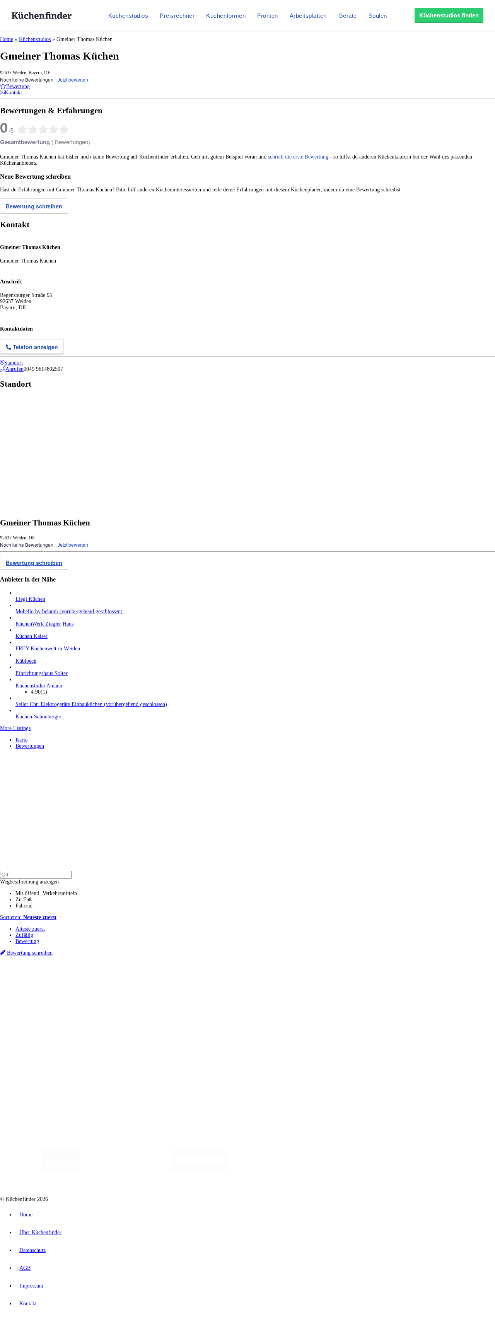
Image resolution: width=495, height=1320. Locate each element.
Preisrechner (177, 15)
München (87, 979)
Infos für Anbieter (35, 1044)
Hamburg (67, 979)
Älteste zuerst (30, 929)
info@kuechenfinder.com (139, 1077)
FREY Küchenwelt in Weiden (47, 648)
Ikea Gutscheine (53, 985)
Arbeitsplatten (308, 15)
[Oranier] (275, 1169)
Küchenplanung (32, 1000)
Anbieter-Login (37, 1063)
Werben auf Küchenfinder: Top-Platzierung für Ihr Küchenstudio (86, 1051)
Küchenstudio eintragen (41, 1057)
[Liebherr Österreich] (199, 1169)
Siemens (256, 979)
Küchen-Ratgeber (34, 1012)
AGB (25, 1268)
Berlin (50, 979)
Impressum (31, 1286)
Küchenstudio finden (38, 967)
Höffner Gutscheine (286, 985)
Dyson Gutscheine (130, 985)
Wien (154, 979)
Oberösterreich (133, 979)
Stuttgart (223, 979)
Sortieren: (28, 917)
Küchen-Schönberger (38, 717)
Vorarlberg (108, 979)
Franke (239, 979)
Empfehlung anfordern (40, 973)
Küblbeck (25, 661)
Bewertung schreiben (34, 206)
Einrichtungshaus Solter (41, 673)
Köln (208, 979)
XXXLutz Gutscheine (90, 985)
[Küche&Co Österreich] (440, 1169)
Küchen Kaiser (31, 636)
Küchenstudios (128, 15)
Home (6, 39)
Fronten (267, 15)
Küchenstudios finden (449, 15)
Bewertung (27, 941)
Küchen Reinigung (35, 1006)
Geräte (347, 15)
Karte (21, 740)
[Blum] (61, 1169)
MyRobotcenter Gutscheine (240, 985)
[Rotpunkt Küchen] (383, 1169)
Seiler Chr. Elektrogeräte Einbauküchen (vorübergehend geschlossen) (91, 704)
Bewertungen (29, 746)
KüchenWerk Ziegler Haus (44, 624)
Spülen (378, 15)
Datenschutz (32, 1250)
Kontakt (28, 1303)
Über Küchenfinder (36, 1018)
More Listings (15, 728)
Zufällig (24, 935)
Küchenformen (226, 15)
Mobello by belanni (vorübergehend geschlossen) (69, 611)
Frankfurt (192, 979)
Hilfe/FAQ (27, 1024)
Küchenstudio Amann (38, 686)
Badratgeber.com (33, 1030)
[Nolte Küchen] (339, 1169)
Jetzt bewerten (73, 79)
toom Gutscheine (164, 985)
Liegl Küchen (30, 599)
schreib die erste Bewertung (298, 157)
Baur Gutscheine (197, 985)
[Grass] (126, 1169)
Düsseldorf (171, 979)
